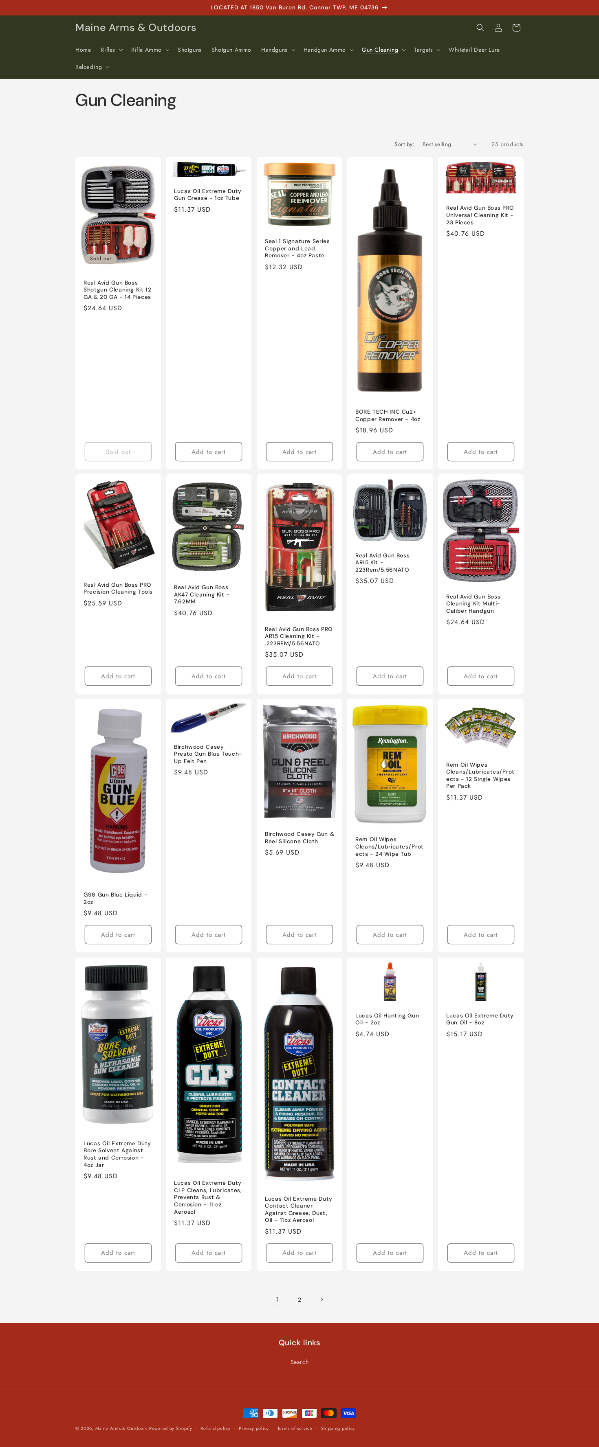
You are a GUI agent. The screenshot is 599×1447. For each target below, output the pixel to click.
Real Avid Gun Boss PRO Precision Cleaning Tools (118, 588)
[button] (111, 49)
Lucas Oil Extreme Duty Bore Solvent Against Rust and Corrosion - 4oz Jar (117, 1154)
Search (300, 1362)
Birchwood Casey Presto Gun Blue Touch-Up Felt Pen (208, 754)
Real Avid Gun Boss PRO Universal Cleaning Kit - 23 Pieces (480, 215)
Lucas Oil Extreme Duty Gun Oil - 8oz (480, 1019)
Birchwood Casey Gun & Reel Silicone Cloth (299, 838)
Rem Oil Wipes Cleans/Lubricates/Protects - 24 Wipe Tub (389, 846)
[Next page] (321, 1300)
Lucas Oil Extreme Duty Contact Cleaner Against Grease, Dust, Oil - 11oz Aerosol (299, 1209)
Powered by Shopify (170, 1428)
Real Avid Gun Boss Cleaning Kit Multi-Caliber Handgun (473, 603)
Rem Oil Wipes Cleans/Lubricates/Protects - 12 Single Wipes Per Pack (480, 775)
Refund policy (215, 1428)
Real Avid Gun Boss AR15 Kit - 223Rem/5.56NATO (382, 562)
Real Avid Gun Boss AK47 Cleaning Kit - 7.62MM (202, 594)
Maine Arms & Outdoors (121, 1428)
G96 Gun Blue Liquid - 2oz (116, 898)
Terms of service (295, 1428)
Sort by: (404, 144)
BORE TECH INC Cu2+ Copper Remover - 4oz (388, 415)
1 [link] (277, 1299)
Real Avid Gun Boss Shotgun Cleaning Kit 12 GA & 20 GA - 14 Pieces (118, 289)
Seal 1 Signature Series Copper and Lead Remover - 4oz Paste (297, 248)
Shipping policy (338, 1428)
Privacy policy (254, 1428)
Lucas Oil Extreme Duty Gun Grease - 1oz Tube (208, 195)
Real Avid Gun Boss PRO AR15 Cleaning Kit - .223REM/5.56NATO (299, 636)
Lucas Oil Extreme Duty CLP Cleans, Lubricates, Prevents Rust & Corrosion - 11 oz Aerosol (208, 1197)
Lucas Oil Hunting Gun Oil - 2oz (387, 1019)
